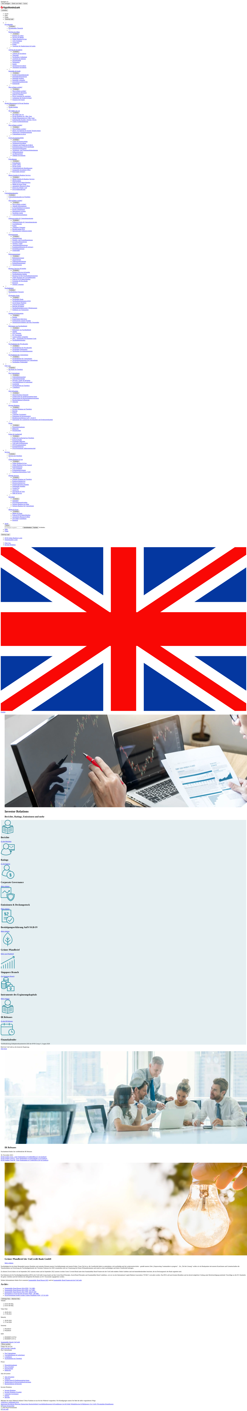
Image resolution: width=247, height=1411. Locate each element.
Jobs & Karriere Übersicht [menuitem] (20, 395)
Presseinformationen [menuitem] (18, 427)
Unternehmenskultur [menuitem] (18, 378)
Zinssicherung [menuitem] (16, 259)
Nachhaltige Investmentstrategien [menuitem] (22, 351)
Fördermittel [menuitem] (16, 250)
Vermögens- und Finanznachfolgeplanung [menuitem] (25, 150)
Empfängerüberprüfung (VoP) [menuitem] (21, 472)
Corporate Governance (12, 1394)
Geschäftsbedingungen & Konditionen (50, 1404)
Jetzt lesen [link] (4, 1049)
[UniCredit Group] (4, 1409)
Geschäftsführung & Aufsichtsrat (15, 1355)
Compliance (8, 1357)
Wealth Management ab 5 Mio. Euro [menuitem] (23, 118)
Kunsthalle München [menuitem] (18, 441)
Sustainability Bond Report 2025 (38, 1280)
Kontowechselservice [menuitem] (18, 481)
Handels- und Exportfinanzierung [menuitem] (22, 240)
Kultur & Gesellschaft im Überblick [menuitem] (23, 438)
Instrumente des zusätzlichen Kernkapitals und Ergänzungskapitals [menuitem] (32, 419)
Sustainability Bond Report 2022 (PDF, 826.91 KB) (20, 1292)
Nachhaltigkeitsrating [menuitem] (18, 340)
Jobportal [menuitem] (15, 402)
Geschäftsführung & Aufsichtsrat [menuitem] (22, 382)
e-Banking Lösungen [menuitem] (18, 227)
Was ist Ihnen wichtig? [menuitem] (15, 87)
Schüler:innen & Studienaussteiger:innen (17, 1380)
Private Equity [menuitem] (16, 166)
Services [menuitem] (7, 452)
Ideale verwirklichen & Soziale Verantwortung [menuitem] (26, 130)
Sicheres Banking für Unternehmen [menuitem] (23, 506)
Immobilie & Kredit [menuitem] (14, 71)
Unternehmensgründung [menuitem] (19, 215)
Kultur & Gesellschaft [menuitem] (15, 434)
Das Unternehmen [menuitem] (14, 373)
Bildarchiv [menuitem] (15, 429)
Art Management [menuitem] (17, 154)
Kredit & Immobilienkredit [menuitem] (20, 75)
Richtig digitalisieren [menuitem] (18, 209)
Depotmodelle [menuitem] (16, 60)
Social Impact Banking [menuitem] (19, 303)
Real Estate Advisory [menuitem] (18, 171)
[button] (42, 527)
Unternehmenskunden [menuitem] (11, 193)
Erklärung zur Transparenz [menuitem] (20, 310)
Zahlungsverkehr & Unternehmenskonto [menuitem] (20, 218)
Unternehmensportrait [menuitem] (19, 377)
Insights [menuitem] (14, 317)
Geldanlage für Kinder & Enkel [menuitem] (22, 98)
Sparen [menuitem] (14, 64)
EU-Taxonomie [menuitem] (17, 335)
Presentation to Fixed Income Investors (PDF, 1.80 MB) (22, 1293)
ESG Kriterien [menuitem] (16, 333)
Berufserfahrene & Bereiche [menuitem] (20, 400)
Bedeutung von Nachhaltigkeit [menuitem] (17, 326)
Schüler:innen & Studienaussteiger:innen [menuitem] (24, 396)
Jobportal (7, 1378)
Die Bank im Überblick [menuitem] (15, 369)
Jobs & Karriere (9, 1377)
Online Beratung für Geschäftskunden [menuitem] (24, 277)
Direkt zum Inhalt (17, 3)
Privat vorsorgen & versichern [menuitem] (21, 96)
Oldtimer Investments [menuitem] (18, 155)
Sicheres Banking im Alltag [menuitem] (20, 504)
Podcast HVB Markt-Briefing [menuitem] (21, 182)
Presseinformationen (11, 1365)
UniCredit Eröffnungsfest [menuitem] (20, 443)
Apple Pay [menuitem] (15, 490)
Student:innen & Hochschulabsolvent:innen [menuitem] (25, 398)
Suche (25, 3)
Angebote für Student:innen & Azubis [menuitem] (23, 46)
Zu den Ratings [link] (5, 864)
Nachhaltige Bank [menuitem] (13, 295)
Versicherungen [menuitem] (17, 265)
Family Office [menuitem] (16, 164)
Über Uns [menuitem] (8, 366)
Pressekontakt (9, 1368)
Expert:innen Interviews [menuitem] (19, 319)
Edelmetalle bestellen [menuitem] (18, 486)
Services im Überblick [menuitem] (15, 456)
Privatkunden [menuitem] (9, 24)
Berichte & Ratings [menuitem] (18, 306)
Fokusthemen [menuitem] (12, 159)
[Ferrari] (7, 1406)
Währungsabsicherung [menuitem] (19, 261)
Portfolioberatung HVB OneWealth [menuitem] (23, 147)
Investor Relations (10, 1390)
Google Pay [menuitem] (16, 488)
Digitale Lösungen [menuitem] (18, 284)
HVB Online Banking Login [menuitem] (13, 538)
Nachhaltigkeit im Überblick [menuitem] (21, 385)
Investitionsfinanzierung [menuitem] (19, 242)
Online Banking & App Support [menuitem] (22, 465)
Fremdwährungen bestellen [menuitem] (20, 484)
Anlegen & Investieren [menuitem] (15, 50)
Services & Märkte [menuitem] (18, 37)
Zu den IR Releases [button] (7, 1021)
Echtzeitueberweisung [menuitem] (19, 470)
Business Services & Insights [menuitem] (17, 268)
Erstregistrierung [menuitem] (17, 467)
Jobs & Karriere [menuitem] (13, 391)
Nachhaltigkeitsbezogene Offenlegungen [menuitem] (24, 308)
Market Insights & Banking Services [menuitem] (19, 175)
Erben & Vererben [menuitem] (17, 94)
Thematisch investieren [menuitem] (19, 67)
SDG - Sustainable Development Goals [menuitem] (24, 338)
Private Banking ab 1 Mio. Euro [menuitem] (22, 116)
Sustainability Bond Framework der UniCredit (67, 1280)
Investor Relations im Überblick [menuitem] (22, 409)
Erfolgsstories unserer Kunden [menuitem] (21, 320)
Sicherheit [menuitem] (11, 497)
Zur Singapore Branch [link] (7, 976)
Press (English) (9, 1367)
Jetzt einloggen (6, 3)
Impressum (4, 1404)
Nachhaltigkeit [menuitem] (9, 288)
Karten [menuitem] (14, 44)
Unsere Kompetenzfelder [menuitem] (16, 138)
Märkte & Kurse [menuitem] (13, 509)
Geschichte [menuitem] (15, 384)
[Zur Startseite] (10, 8)
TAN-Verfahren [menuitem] (17, 41)
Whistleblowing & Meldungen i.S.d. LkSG (84, 1404)
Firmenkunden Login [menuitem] (11, 540)
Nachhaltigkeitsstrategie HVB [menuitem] (21, 301)
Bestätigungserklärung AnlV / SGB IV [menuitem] (24, 418)
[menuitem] (6, 14)
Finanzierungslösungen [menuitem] (19, 148)
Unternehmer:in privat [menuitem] (19, 134)
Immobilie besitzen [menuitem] (18, 78)
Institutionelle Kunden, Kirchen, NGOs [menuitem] (24, 120)
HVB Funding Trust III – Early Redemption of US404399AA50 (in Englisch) (24, 1160)
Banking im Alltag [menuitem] (14, 32)
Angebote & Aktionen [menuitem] (19, 59)
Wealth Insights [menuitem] (13, 107)
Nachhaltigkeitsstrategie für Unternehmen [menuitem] (25, 360)
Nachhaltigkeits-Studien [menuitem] (19, 274)
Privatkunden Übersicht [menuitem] (15, 28)
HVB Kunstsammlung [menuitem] (19, 445)
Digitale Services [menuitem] (13, 475)
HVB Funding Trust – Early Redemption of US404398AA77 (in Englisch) (24, 1157)
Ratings (7, 1395)
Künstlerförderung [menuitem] (18, 446)
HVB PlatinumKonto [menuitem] (18, 189)
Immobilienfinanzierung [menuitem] (19, 76)
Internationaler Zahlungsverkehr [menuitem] (22, 231)
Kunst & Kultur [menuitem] (17, 440)
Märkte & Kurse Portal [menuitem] (19, 184)
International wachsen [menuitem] (19, 211)
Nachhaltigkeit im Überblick (13, 1358)
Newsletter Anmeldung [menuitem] (19, 518)
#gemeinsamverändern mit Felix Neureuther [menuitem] (25, 322)
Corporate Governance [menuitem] (19, 414)
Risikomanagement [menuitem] (14, 254)
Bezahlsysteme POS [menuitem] (18, 229)
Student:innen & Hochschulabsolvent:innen (18, 1382)
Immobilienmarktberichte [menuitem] (20, 82)
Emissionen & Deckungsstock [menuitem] (21, 416)
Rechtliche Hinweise (14, 1404)
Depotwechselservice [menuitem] (18, 483)
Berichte (7, 1397)
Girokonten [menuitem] (15, 42)
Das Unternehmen (10, 1353)
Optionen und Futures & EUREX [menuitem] (22, 145)
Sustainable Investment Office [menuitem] (21, 170)
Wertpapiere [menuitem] (16, 62)
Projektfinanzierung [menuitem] (18, 249)
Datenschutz (25, 1404)
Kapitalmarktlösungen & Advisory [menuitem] (22, 247)
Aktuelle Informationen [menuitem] (19, 206)
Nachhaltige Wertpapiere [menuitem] (19, 349)
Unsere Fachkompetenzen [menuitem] (20, 121)
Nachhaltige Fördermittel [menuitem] (19, 362)
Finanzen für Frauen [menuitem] (18, 99)
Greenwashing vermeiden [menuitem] (20, 337)
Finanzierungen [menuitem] (13, 234)
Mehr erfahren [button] (9, 1263)
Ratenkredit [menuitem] (15, 83)
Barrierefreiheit (33, 1404)
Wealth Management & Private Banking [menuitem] (17, 103)
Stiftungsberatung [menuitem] (17, 152)
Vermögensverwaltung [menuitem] (19, 66)
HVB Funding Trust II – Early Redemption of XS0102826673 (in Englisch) (24, 1158)
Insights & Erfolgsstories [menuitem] (15, 313)
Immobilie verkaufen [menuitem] (18, 80)
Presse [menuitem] (10, 423)
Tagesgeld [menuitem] (15, 55)
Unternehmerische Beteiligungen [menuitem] (22, 168)
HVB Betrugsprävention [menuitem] (19, 502)
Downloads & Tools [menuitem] (18, 491)
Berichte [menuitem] (14, 411)
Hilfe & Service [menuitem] (17, 493)
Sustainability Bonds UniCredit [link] (10, 1342)
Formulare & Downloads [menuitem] (20, 281)
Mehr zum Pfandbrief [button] (7, 954)
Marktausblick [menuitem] (16, 181)
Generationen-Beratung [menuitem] (19, 93)
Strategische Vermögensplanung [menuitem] (22, 132)
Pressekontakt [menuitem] (16, 430)
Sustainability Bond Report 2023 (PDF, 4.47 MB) (20, 1290)
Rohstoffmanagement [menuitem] (18, 263)
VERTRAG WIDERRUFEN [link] (10, 1402)
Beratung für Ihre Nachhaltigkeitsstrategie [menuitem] (25, 276)
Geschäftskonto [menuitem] (17, 224)
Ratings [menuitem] (14, 412)
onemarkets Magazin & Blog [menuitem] (21, 186)
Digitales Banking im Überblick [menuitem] (22, 479)
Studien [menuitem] (14, 331)
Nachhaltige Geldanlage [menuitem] (19, 57)
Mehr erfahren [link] (5, 886)
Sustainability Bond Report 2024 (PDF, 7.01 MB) (20, 1288)
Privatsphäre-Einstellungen (105, 1404)
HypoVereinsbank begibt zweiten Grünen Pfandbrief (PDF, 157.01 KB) (26, 1295)
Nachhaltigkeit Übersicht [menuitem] (16, 292)
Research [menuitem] (15, 283)
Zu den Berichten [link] (6, 841)
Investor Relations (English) (13, 1392)
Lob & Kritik (66, 1404)
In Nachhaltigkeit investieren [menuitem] (21, 208)
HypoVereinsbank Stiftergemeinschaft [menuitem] (23, 448)
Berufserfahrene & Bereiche (13, 1384)
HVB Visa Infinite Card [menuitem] (19, 188)
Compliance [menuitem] (16, 387)
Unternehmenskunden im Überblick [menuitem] (19, 197)
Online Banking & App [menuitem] (19, 39)
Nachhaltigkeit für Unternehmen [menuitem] (18, 355)
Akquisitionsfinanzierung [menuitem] (20, 245)
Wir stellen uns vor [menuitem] (14, 111)
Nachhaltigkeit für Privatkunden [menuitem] (18, 344)
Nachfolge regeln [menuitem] (17, 213)
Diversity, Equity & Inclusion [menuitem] (21, 380)
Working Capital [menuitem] (17, 243)
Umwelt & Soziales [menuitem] (18, 304)
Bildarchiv (8, 1370)
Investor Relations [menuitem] (13, 405)
